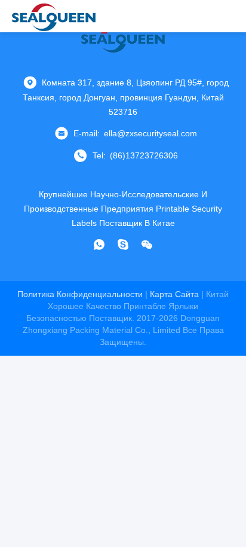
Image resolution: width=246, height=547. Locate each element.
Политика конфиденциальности (80, 294)
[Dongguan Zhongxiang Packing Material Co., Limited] (54, 16)
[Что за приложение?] (99, 244)
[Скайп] (123, 244)
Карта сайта (174, 294)
